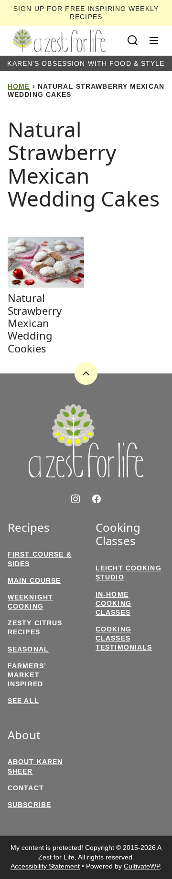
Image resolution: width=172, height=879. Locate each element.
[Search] (132, 40)
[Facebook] (96, 498)
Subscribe (29, 804)
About (24, 735)
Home (19, 86)
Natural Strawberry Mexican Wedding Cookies (35, 322)
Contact (26, 788)
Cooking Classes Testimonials (124, 638)
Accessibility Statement (45, 866)
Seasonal (28, 649)
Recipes (29, 528)
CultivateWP (142, 866)
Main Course (34, 580)
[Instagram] (75, 498)
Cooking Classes (118, 534)
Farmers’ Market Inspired (27, 675)
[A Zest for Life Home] (59, 40)
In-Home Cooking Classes (113, 603)
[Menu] (153, 40)
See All (23, 700)
